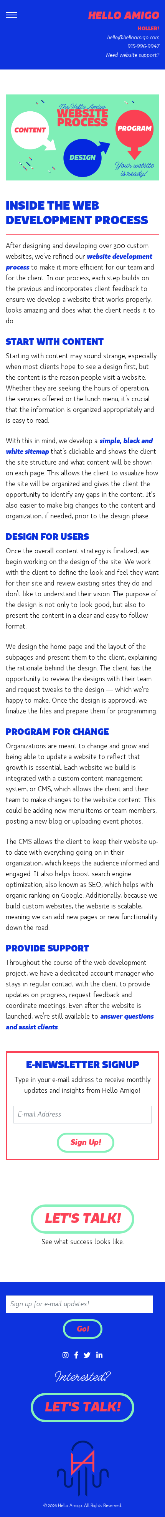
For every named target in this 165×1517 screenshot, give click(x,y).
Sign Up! (85, 1142)
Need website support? (132, 55)
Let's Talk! (82, 1219)
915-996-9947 (143, 46)
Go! (82, 1329)
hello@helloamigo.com (133, 37)
